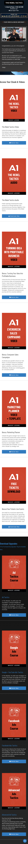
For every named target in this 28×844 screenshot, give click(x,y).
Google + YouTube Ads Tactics (12, 672)
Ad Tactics (5, 597)
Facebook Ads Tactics (9, 745)
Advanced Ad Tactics (9, 814)
